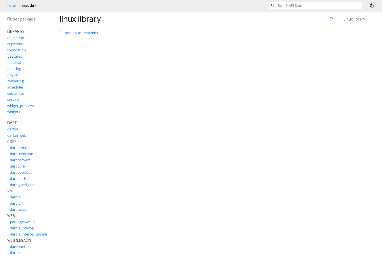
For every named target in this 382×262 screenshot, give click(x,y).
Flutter (12, 5)
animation (15, 37)
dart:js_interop (22, 228)
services (14, 99)
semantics (15, 93)
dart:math (18, 178)
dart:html (17, 246)
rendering (15, 81)
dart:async (18, 147)
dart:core (17, 166)
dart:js (15, 252)
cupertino (15, 43)
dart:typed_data (23, 184)
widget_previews (21, 105)
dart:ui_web (16, 135)
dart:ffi (15, 197)
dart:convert (20, 160)
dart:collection (21, 153)
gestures (14, 56)
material (14, 62)
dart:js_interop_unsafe (28, 234)
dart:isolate (19, 209)
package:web (23, 221)
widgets (13, 111)
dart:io (15, 203)
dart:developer (22, 172)
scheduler (15, 87)
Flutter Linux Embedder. (79, 32)
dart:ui (12, 129)
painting (14, 68)
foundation (16, 50)
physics (13, 74)
